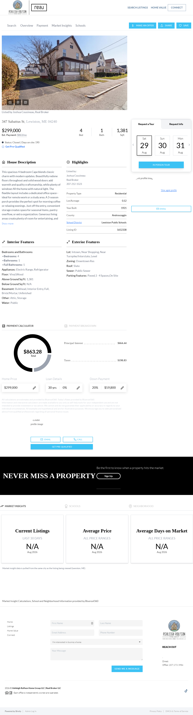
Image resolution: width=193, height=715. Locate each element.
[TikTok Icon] (185, 691)
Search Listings (138, 7)
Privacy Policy (156, 711)
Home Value (158, 7)
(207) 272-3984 (176, 665)
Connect (177, 7)
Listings (10, 626)
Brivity (18, 711)
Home (10, 622)
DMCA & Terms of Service (177, 711)
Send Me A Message (127, 669)
